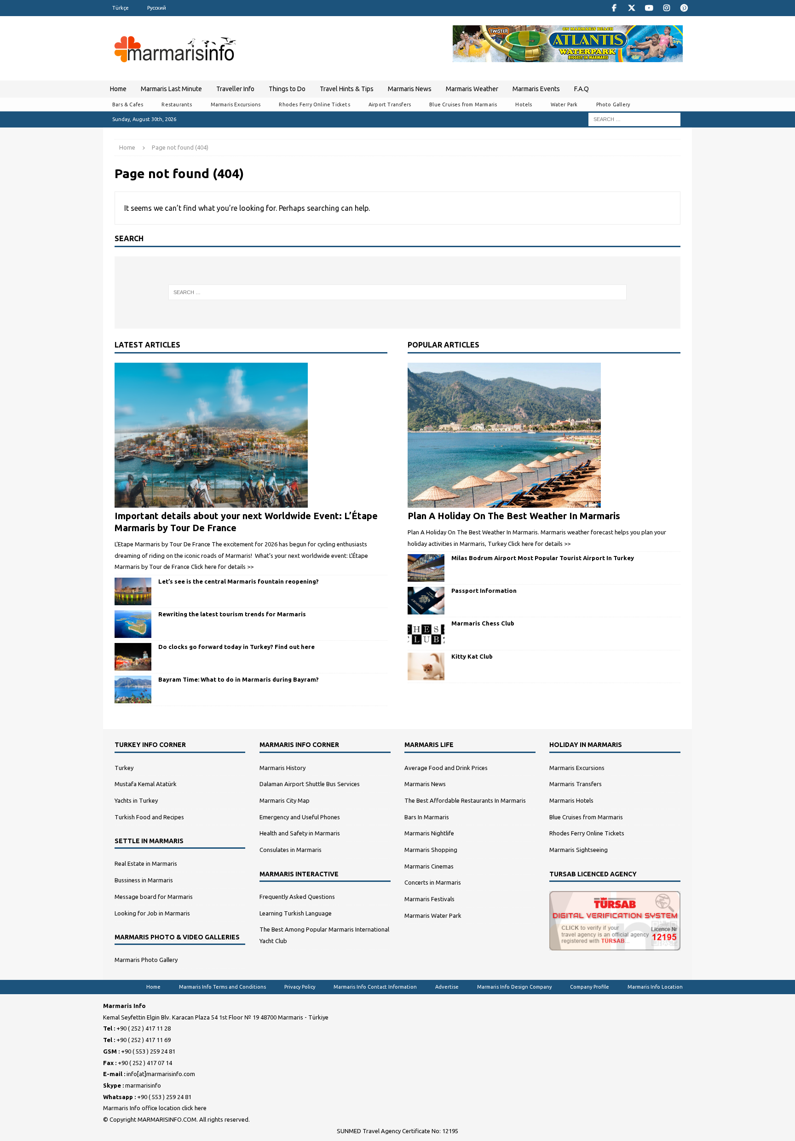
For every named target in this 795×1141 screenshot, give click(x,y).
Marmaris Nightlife (429, 833)
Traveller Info (235, 89)
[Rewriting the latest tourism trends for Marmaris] (133, 624)
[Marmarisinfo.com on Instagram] (666, 8)
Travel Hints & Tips (347, 89)
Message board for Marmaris (154, 896)
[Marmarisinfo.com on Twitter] (631, 8)
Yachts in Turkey (136, 800)
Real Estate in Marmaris (146, 863)
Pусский (156, 8)
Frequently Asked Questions (297, 896)
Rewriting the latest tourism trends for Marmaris (232, 614)
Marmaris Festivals (429, 899)
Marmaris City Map (284, 800)
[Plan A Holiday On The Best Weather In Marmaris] (544, 435)
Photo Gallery (613, 104)
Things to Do (287, 89)
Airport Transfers (390, 104)
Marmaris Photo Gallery (146, 959)
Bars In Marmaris (426, 817)
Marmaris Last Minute (171, 89)
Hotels (523, 104)
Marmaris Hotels (571, 800)
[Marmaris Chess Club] (426, 633)
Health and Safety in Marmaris (299, 833)
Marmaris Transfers (575, 784)
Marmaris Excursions (236, 104)
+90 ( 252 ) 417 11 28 (143, 1028)
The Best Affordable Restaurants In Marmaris (465, 800)
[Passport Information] (426, 600)
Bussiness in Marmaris (144, 880)
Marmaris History (282, 768)
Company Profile (589, 987)
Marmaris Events (536, 89)
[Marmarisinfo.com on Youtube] (649, 8)
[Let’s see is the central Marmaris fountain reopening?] (133, 591)
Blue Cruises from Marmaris (463, 104)
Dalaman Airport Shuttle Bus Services (309, 784)
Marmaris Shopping (430, 849)
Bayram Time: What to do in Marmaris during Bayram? (238, 679)
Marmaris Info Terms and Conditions (222, 987)
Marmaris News (410, 89)
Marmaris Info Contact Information (375, 987)
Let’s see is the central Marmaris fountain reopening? (238, 581)
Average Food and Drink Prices (446, 768)
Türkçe (120, 8)
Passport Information (484, 590)
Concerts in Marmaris (432, 882)
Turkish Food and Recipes (149, 817)
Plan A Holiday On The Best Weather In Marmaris (514, 515)
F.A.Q (581, 89)
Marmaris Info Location (655, 987)
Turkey (124, 768)
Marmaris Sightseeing (578, 849)
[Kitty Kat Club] (426, 666)
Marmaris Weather (472, 89)
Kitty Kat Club (472, 656)
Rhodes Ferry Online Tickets (314, 104)
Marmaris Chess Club (482, 623)
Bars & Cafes (127, 104)
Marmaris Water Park (432, 915)
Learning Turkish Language (295, 913)
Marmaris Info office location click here (155, 1108)
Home (118, 89)
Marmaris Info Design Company (514, 987)
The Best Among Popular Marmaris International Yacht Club (324, 935)
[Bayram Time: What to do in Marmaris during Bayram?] (133, 689)
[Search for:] (634, 119)
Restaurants (176, 104)
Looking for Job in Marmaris (152, 913)
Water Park (564, 104)
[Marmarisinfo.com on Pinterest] (684, 8)
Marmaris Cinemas (429, 866)
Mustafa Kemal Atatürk (146, 784)
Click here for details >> (222, 566)
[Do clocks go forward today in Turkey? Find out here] (133, 657)
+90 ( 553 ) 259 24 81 (148, 1051)
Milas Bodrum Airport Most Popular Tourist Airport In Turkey (542, 558)
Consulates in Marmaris (290, 849)
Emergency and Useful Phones (299, 817)
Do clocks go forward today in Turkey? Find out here (236, 646)
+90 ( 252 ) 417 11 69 (143, 1040)
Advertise (447, 987)
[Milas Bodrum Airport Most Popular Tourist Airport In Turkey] (426, 568)
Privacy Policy (299, 987)
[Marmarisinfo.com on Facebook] (614, 8)
